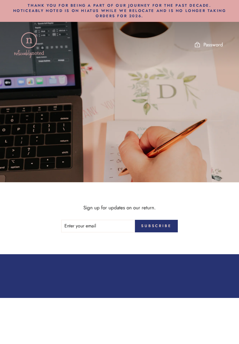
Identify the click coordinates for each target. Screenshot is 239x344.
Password (213, 44)
